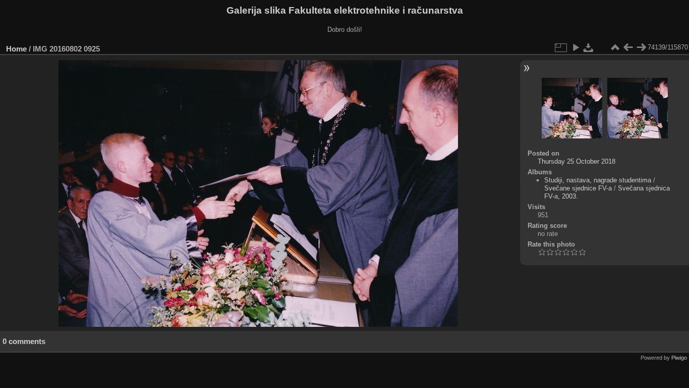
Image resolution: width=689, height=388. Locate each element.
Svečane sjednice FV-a (578, 188)
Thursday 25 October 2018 (576, 161)
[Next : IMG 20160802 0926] (641, 47)
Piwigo (679, 358)
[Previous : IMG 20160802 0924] (628, 47)
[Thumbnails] (614, 47)
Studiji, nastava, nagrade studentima (597, 180)
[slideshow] (575, 47)
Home (16, 48)
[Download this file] (588, 47)
